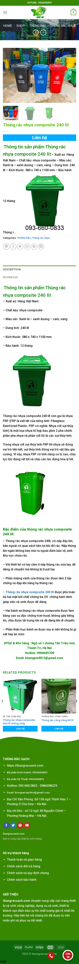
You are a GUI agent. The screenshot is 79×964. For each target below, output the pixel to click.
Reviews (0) (10, 277)
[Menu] (5, 12)
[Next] (69, 75)
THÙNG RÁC (38, 26)
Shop (20, 26)
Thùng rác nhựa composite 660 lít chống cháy (19, 721)
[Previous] (9, 75)
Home (7, 26)
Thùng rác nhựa (63, 26)
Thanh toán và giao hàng (24, 859)
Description (12, 269)
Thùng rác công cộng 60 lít (57, 720)
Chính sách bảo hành (21, 879)
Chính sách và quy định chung (28, 873)
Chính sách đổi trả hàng (23, 866)
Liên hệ (39, 137)
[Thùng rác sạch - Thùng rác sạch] (39, 12)
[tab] (39, 269)
